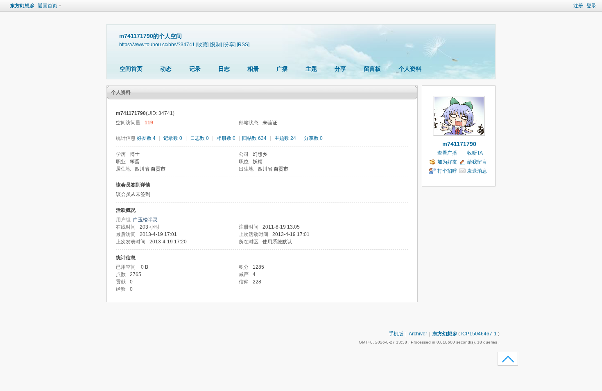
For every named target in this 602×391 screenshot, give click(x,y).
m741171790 (459, 144)
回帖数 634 (254, 138)
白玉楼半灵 (145, 219)
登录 (591, 6)
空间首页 (131, 68)
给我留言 (477, 162)
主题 (311, 68)
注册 (578, 6)
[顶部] (508, 361)
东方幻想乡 (22, 6)
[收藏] (202, 44)
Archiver (418, 334)
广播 (282, 68)
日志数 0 (199, 138)
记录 (195, 68)
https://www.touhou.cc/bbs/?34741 (157, 44)
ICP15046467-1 (479, 334)
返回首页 (47, 6)
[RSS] (243, 44)
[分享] (229, 44)
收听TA (475, 153)
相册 (253, 68)
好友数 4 (146, 138)
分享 (340, 68)
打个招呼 (447, 171)
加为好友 (447, 162)
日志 (224, 68)
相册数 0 (226, 138)
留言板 (372, 68)
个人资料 (409, 68)
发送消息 (477, 171)
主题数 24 (285, 138)
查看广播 (447, 153)
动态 (166, 68)
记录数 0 (172, 138)
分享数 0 (313, 138)
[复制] (216, 44)
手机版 (396, 334)
